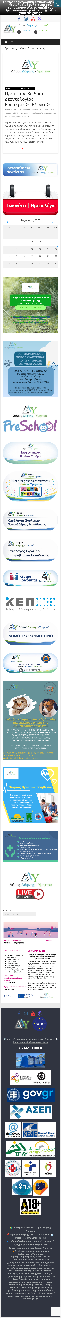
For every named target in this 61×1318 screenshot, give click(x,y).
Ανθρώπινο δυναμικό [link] (20, 116)
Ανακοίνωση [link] (22, 109)
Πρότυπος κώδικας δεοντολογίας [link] (33, 113)
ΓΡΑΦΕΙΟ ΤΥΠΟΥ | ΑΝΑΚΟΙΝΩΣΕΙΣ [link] (19, 88)
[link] (57, 3)
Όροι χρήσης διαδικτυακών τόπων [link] (30, 1042)
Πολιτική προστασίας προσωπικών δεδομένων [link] (30, 1039)
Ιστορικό (7, 910)
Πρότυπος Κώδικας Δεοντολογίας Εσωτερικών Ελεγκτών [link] (28, 99)
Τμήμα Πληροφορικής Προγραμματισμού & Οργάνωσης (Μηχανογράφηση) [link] (32, 1244)
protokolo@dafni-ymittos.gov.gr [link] (37, 11)
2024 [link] (17, 113)
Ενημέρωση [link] (11, 109)
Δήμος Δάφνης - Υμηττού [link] (37, 109)
